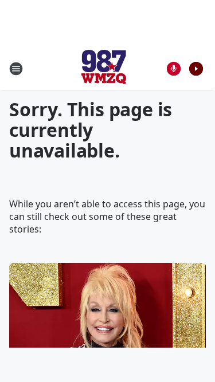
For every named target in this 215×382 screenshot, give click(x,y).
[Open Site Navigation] (16, 69)
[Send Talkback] (174, 69)
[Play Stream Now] (196, 69)
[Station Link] (103, 68)
